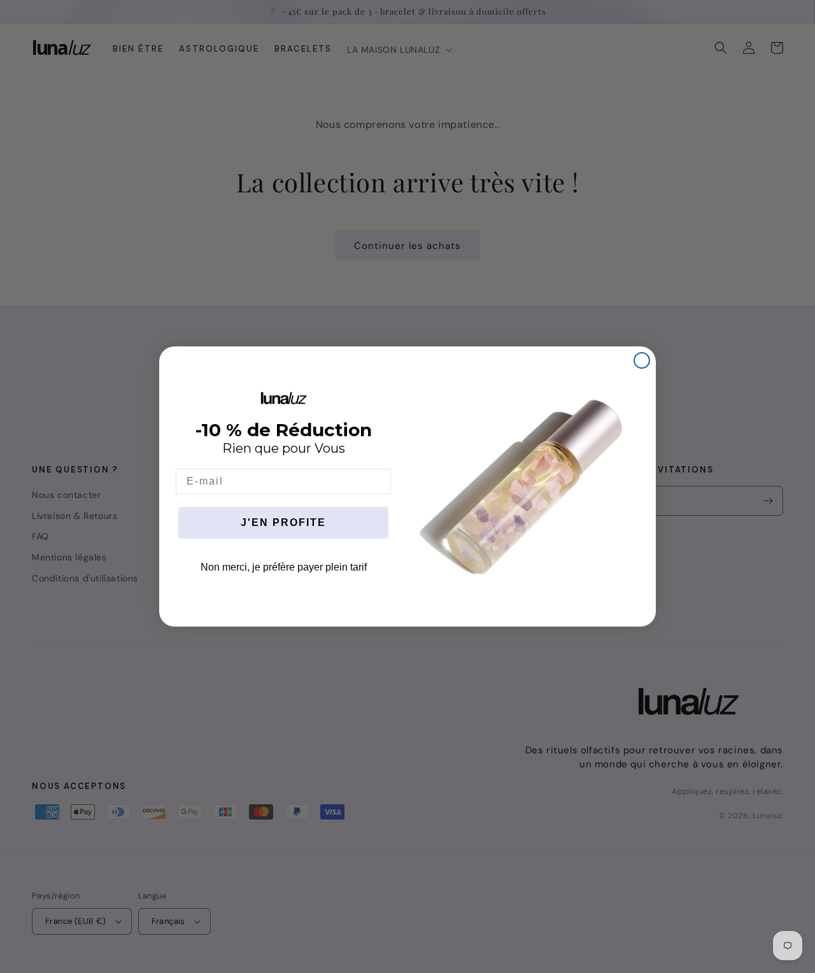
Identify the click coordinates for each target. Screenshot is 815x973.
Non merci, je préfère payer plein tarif (284, 567)
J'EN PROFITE (283, 522)
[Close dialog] (641, 360)
